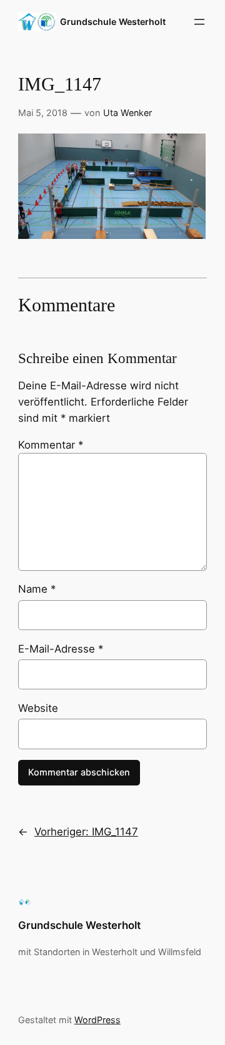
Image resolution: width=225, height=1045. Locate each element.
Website (38, 708)
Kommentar (50, 445)
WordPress (97, 1019)
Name (37, 589)
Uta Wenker (127, 112)
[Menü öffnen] (199, 21)
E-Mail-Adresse (60, 649)
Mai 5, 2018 (43, 112)
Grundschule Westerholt (113, 21)
